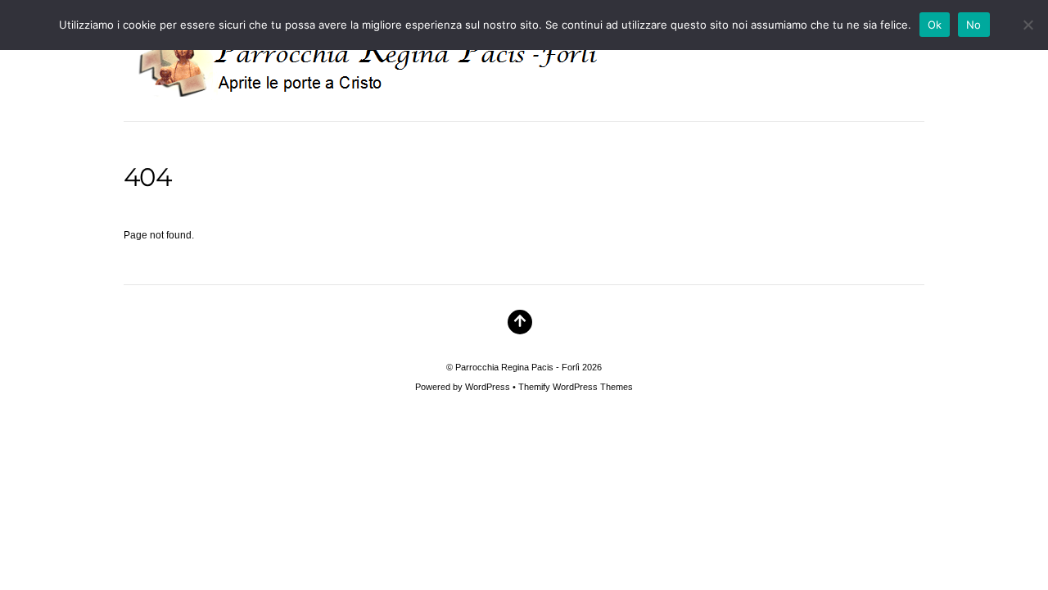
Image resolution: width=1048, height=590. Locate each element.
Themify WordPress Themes (575, 387)
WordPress (487, 387)
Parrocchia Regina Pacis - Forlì (517, 367)
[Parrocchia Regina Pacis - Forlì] (389, 87)
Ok (935, 24)
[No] (1027, 24)
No (974, 24)
